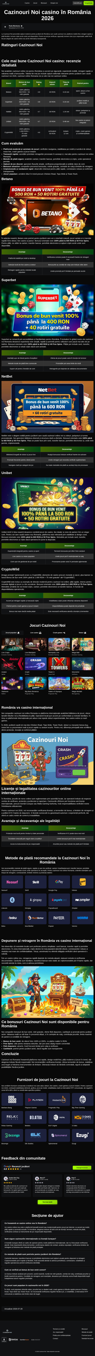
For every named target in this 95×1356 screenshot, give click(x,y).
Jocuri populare (11, 632)
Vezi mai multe (47, 1202)
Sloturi (81, 632)
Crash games (57, 632)
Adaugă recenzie (82, 1167)
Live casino (34, 632)
